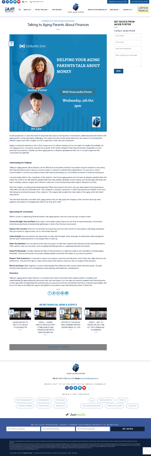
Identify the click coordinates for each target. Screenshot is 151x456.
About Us (27, 10)
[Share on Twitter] (54, 293)
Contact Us (127, 10)
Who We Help (57, 10)
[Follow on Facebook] (3, 2)
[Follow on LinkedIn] (15, 2)
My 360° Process (41, 10)
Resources (114, 10)
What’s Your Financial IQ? (97, 10)
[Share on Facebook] (50, 293)
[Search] (20, 9)
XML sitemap (72, 453)
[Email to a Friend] (58, 293)
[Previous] (9, 325)
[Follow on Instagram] (7, 2)
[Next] (107, 325)
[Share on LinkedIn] (67, 293)
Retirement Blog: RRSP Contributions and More (58, 21)
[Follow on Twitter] (11, 2)
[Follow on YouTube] (18, 2)
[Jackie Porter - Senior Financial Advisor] (75, 8)
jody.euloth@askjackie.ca (89, 378)
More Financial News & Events (58, 304)
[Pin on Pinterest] (62, 293)
